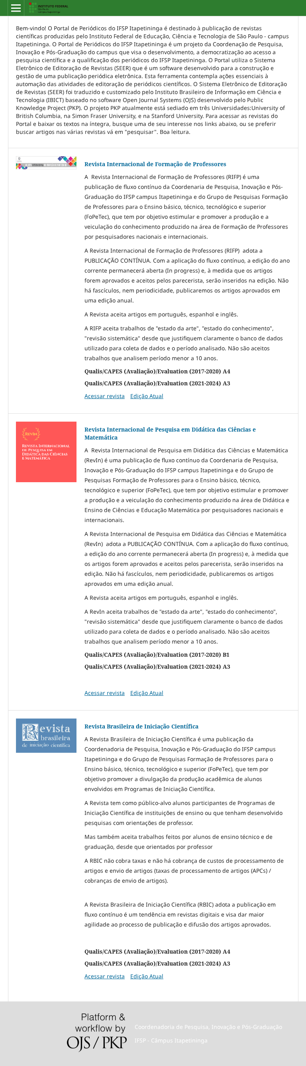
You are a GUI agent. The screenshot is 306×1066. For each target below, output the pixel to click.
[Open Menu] (16, 8)
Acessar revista (104, 396)
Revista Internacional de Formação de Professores (155, 164)
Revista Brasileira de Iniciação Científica (141, 726)
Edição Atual (146, 396)
